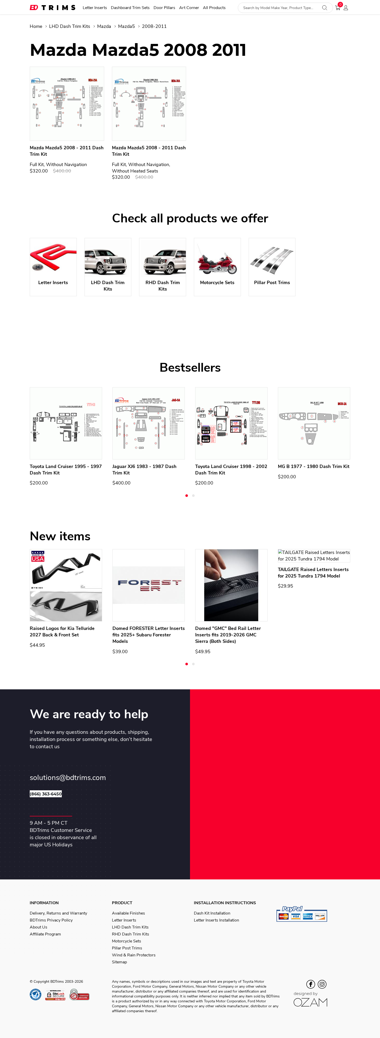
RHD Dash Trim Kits (130, 934)
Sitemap (119, 962)
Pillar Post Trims (127, 948)
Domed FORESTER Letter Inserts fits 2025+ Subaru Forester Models (148, 634)
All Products (214, 8)
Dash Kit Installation (212, 913)
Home (36, 26)
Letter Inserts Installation (216, 920)
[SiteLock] (57, 994)
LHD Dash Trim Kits (69, 26)
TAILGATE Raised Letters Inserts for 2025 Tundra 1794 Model (313, 572)
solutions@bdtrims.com (68, 778)
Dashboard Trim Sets (130, 8)
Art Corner (189, 8)
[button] (186, 495)
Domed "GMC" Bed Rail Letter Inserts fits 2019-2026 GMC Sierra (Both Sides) (228, 634)
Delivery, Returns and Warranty (58, 913)
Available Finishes (128, 913)
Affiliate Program (45, 934)
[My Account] (347, 7)
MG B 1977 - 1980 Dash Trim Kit (313, 466)
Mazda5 (126, 26)
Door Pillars (164, 8)
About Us (38, 927)
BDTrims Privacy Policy (51, 920)
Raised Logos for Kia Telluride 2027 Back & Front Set (62, 631)
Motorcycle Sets (126, 941)
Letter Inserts (95, 8)
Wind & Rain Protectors (134, 955)
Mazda (104, 26)
